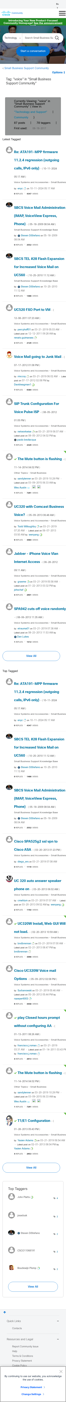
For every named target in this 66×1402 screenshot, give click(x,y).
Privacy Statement (31, 1387)
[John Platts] (22, 1201)
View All (31, 656)
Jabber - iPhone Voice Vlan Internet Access (36, 562)
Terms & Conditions (22, 1356)
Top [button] (4, 1312)
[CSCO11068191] (23, 1254)
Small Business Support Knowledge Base (36, 230)
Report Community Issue (25, 1347)
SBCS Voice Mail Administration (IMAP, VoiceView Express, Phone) (39, 216)
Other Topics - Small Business (30, 473)
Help (14, 1351)
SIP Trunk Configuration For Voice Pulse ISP (36, 412)
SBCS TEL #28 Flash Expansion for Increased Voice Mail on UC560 (39, 267)
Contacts (17, 1328)
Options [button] (57, 72)
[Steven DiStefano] (25, 1236)
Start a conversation (33, 51)
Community (21, 117)
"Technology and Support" (30, 112)
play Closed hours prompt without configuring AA (37, 1026)
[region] (33, 1384)
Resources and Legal (20, 1339)
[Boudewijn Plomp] (25, 1271)
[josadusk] (19, 1219)
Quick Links (14, 1321)
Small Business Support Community (26, 68)
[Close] (61, 1371)
